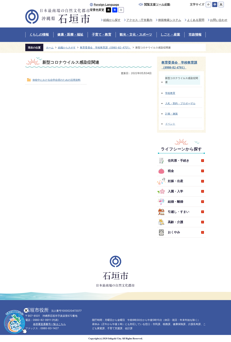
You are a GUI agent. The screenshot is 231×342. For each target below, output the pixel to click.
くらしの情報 (39, 34)
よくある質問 (195, 20)
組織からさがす (67, 47)
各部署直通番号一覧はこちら (49, 324)
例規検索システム (169, 20)
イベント (170, 123)
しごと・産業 (170, 34)
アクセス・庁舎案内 (139, 20)
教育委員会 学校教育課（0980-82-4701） (105, 47)
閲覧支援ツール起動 (157, 4)
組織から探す (112, 20)
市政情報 (195, 34)
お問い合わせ (218, 20)
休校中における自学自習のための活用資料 (56, 79)
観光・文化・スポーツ (136, 34)
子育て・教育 (101, 34)
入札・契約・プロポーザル (180, 103)
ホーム (50, 47)
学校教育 (170, 93)
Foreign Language (106, 4)
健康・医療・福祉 (70, 34)
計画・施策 (171, 113)
